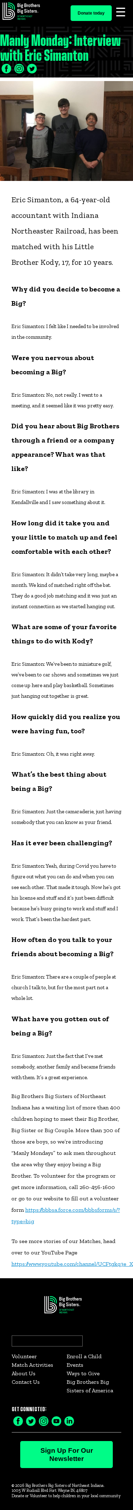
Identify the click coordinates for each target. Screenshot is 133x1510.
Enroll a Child (84, 1356)
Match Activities (32, 1364)
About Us (23, 1373)
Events (75, 1364)
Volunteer (24, 1356)
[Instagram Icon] (43, 1420)
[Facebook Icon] (6, 68)
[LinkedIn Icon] (32, 68)
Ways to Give (83, 1373)
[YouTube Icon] (56, 1420)
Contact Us (26, 1381)
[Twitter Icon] (19, 68)
